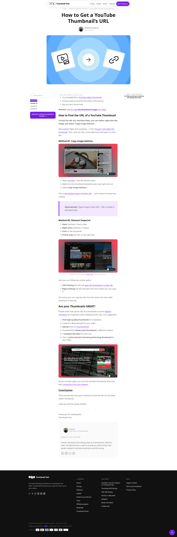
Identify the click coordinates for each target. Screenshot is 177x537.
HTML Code (89, 274)
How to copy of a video (86, 109)
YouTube (71, 180)
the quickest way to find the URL (78, 193)
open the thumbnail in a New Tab (99, 285)
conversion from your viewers (75, 384)
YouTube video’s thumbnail (90, 97)
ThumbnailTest (82, 327)
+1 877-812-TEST (67, 526)
